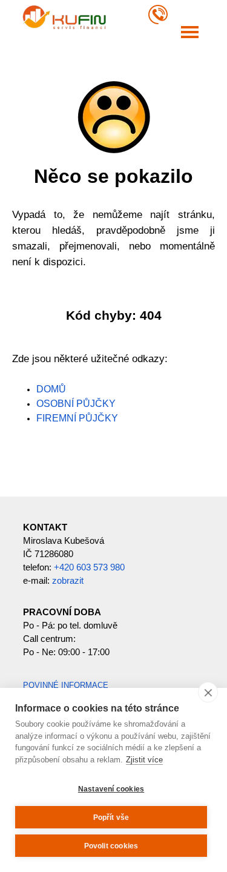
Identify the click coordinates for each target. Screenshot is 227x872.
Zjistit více (144, 759)
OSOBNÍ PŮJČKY (76, 403)
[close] (208, 692)
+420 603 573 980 (89, 567)
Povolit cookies (111, 846)
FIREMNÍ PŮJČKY (77, 418)
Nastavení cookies (111, 789)
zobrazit (68, 581)
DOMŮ (51, 389)
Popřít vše (111, 817)
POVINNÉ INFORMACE (65, 685)
